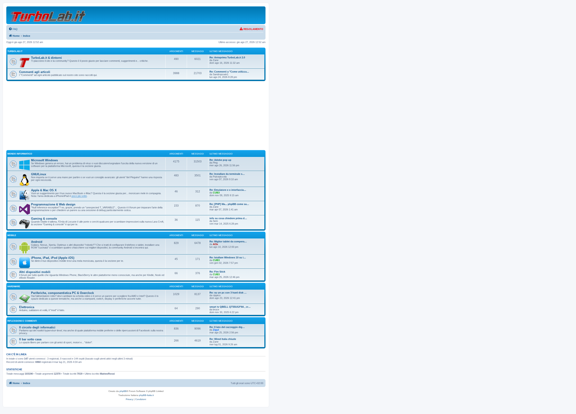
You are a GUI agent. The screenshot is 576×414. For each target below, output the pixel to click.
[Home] (48, 15)
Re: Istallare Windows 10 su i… (227, 257)
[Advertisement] (136, 117)
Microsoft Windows (44, 160)
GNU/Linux (38, 174)
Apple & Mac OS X (44, 190)
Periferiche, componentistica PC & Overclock (62, 293)
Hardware (13, 286)
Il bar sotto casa (30, 339)
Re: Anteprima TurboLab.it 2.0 (227, 57)
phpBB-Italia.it (146, 395)
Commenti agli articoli (34, 72)
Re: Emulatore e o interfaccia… (227, 190)
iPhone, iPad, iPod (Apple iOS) (52, 257)
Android (36, 241)
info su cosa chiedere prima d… (228, 218)
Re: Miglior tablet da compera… (228, 241)
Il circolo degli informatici (37, 327)
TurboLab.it (14, 51)
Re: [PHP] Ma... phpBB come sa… (229, 204)
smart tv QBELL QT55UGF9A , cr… (230, 306)
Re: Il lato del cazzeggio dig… (227, 327)
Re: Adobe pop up (220, 160)
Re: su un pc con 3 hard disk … (228, 292)
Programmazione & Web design (53, 204)
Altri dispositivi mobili (34, 272)
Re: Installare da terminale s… (227, 174)
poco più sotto (79, 196)
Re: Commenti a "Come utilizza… (229, 71)
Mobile (11, 235)
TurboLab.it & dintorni (46, 57)
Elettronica (26, 307)
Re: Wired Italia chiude (222, 339)
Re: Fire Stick (217, 271)
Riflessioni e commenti (22, 321)
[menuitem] (13, 29)
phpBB (123, 391)
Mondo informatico (19, 153)
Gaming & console (44, 218)
